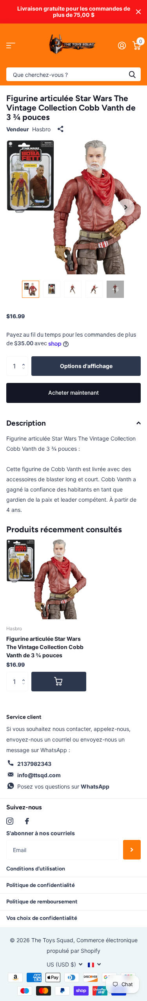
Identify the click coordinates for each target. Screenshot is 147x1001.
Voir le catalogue (10, 45)
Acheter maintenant (73, 392)
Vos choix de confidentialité (41, 918)
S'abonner (132, 850)
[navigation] (30, 289)
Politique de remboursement (42, 901)
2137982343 (34, 763)
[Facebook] (27, 821)
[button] (25, 359)
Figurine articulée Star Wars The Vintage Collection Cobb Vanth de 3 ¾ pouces (44, 646)
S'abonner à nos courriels (40, 833)
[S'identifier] (122, 45)
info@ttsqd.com (39, 775)
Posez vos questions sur (63, 786)
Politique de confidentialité (40, 885)
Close (138, 12)
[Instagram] (9, 821)
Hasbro (41, 129)
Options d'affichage (86, 366)
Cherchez (132, 74)
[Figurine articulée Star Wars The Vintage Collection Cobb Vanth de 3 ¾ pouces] (46, 579)
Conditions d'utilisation (35, 868)
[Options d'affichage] (58, 681)
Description (26, 423)
